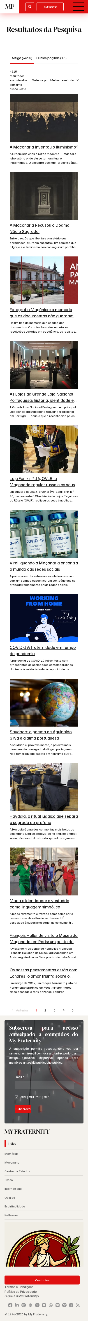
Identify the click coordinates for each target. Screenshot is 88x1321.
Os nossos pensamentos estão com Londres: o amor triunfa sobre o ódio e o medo (43, 973)
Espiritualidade (15, 1206)
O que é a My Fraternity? (22, 1296)
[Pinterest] (30, 1305)
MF (9, 6)
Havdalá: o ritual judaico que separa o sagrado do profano (44, 819)
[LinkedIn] (17, 1305)
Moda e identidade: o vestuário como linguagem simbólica (39, 903)
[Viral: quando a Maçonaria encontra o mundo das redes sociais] (44, 534)
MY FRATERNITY (27, 1131)
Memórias (12, 1153)
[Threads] (71, 1305)
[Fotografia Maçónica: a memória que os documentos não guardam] (44, 280)
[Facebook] (10, 1305)
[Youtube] (44, 1305)
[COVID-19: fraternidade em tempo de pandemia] (44, 618)
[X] (37, 1305)
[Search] (29, 6)
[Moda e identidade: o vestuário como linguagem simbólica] (44, 871)
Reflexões (12, 1215)
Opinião (10, 1197)
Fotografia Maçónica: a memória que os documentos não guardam (42, 312)
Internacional (13, 1188)
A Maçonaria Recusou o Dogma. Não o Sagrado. (40, 228)
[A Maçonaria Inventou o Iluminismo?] (44, 118)
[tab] (22, 58)
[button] (19, 1010)
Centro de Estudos (17, 1171)
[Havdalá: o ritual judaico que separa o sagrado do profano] (44, 787)
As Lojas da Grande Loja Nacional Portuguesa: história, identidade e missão (42, 397)
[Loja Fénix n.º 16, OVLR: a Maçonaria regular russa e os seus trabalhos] (44, 449)
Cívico (9, 1180)
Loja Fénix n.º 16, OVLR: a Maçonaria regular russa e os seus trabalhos (42, 481)
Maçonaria (12, 1162)
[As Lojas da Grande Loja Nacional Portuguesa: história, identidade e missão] (44, 365)
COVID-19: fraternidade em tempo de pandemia (43, 650)
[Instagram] (23, 1305)
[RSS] (78, 1305)
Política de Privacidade (21, 1291)
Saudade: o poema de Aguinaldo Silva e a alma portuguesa (41, 735)
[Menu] (78, 6)
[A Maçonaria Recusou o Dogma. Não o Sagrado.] (44, 196)
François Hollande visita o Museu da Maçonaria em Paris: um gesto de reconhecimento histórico (44, 938)
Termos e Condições (19, 1287)
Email (19, 1077)
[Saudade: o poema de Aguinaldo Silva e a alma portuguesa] (44, 703)
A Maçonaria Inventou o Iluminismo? (44, 147)
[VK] (57, 1305)
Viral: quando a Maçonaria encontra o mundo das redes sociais (44, 566)
